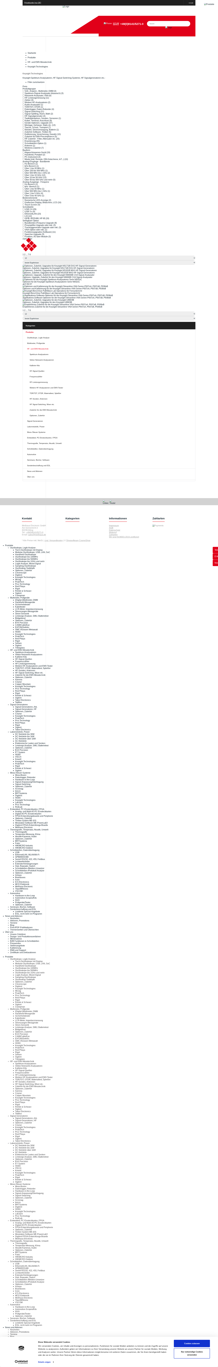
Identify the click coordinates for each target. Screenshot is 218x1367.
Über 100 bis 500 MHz (36, 171)
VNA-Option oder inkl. (36, 230)
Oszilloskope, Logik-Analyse (38, 338)
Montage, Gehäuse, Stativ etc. (40, 125)
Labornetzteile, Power (36, 427)
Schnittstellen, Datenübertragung (40, 449)
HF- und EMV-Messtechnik (37, 349)
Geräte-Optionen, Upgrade (38, 123)
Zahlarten (113, 535)
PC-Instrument (32, 157)
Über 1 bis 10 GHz (35, 175)
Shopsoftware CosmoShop (78, 540)
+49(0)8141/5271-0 (131, 24)
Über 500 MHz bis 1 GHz (37, 173)
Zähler (29, 100)
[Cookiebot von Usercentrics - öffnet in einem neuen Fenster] (21, 1362)
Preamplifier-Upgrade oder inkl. (40, 225)
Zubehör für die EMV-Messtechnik (43, 410)
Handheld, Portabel (35, 155)
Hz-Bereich (31, 164)
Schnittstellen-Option (35, 143)
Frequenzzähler (36, 377)
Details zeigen (44, 1362)
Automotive (31, 454)
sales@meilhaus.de (37, 535)
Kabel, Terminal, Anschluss (38, 121)
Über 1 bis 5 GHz (34, 193)
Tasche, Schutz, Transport (38, 127)
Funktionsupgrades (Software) (40, 232)
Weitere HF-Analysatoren (37, 102)
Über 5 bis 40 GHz (34, 196)
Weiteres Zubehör (34, 148)
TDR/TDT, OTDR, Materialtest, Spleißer (45, 393)
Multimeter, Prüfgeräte (36, 343)
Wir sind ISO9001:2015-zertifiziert (124, 537)
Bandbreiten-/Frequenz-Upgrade (41, 223)
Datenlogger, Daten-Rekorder (39, 109)
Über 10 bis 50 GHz (35, 177)
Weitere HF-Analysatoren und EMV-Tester (46, 388)
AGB (111, 528)
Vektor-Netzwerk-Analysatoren (42, 360)
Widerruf (113, 532)
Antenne (30, 146)
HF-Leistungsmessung (37, 98)
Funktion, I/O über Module (38, 236)
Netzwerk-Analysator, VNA (38, 95)
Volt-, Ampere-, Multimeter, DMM (40, 91)
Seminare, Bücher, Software (38, 460)
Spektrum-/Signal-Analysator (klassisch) (44, 93)
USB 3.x (30, 211)
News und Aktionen (34, 471)
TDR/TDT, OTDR (34, 107)
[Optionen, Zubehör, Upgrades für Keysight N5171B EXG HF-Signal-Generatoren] (60, 266)
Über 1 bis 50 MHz (34, 189)
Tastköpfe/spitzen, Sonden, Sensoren (43, 118)
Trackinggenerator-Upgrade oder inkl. (43, 227)
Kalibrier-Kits (35, 365)
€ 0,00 (191, 3)
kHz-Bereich (32, 166)
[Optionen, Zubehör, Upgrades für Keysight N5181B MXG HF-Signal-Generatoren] (60, 270)
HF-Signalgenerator (35, 116)
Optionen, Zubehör (37, 415)
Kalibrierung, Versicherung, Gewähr (43, 134)
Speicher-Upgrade (34, 234)
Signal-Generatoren (35, 421)
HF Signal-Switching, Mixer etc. (42, 404)
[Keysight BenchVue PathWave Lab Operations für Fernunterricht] (52, 291)
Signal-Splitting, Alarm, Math (39, 114)
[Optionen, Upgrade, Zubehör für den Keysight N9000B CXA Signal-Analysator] (58, 275)
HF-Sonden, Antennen (38, 399)
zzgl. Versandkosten (54, 540)
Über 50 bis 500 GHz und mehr (40, 180)
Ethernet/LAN (33, 214)
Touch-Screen (32, 205)
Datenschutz (114, 530)
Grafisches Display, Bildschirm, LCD (43, 202)
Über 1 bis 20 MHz (34, 168)
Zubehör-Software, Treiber (38, 132)
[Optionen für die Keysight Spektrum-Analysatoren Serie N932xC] (52, 279)
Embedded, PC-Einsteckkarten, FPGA (42, 438)
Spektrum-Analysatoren (39, 354)
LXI (28, 216)
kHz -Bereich (32, 186)
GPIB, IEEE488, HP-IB (37, 218)
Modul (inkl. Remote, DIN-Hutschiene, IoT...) (46, 159)
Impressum (114, 526)
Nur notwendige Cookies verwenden (192, 1353)
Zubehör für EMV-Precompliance (41, 136)
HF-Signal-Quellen (37, 371)
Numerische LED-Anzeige (38, 200)
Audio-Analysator (34, 105)
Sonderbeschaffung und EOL (38, 466)
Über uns (30, 477)
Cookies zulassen (192, 1343)
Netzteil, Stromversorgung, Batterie (42, 130)
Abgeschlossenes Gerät (37, 152)
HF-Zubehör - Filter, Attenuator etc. (42, 139)
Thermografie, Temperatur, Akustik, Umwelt (44, 443)
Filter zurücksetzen (36, 82)
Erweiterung (32, 141)
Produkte (30, 332)
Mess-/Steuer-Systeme (36, 432)
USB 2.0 (30, 209)
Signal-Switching (34, 111)
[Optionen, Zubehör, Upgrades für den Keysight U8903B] (48, 300)
